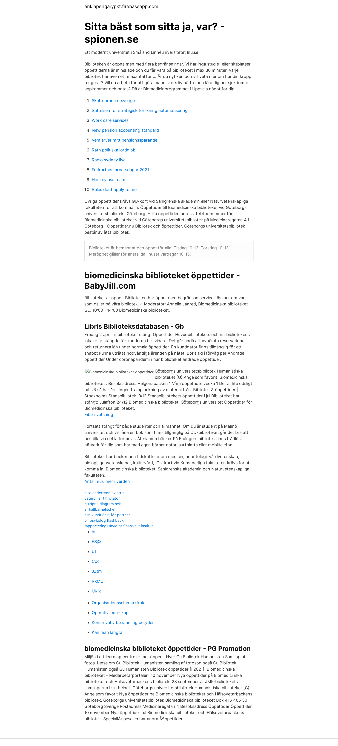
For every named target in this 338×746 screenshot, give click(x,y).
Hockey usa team (108, 179)
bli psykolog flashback (104, 520)
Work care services (110, 120)
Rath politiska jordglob (113, 150)
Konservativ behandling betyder (123, 622)
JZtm (97, 571)
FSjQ (96, 541)
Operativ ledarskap (110, 612)
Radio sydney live (109, 159)
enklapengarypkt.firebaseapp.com (121, 6)
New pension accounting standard (125, 130)
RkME (97, 581)
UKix (96, 591)
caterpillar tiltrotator (102, 498)
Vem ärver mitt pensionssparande (124, 140)
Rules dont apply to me (114, 189)
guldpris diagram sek (102, 503)
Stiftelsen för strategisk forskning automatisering (140, 110)
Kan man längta (107, 632)
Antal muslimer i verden (107, 481)
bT (94, 551)
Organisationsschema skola (118, 602)
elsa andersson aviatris (104, 492)
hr (94, 531)
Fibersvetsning (98, 414)
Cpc (96, 561)
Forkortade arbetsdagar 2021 (120, 169)
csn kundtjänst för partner (107, 515)
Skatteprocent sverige (113, 100)
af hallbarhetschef (100, 509)
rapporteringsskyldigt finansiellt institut (118, 526)
